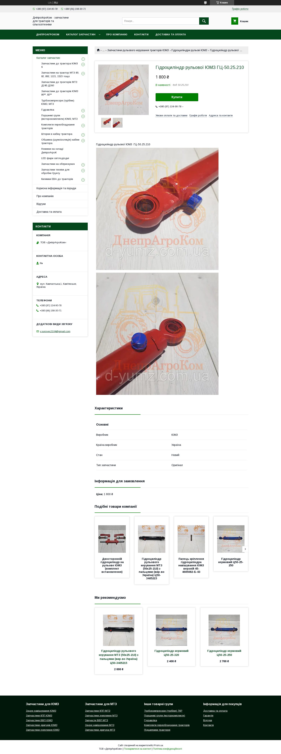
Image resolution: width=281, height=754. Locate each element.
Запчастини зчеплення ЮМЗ (42, 729)
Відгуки (41, 203)
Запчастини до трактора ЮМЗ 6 (59, 65)
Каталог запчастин (80, 34)
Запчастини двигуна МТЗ (100, 729)
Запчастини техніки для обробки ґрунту (55, 171)
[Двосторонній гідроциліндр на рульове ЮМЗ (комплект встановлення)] (112, 535)
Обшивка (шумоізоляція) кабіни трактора (60, 141)
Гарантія (208, 715)
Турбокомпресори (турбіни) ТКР (163, 710)
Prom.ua (158, 745)
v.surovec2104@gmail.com (55, 331)
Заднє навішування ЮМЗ (41, 710)
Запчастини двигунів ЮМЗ (41, 725)
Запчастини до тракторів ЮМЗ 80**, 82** (59, 93)
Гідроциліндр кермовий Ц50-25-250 (230, 562)
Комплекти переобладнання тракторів (58, 126)
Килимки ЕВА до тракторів (57, 179)
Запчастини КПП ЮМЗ (39, 715)
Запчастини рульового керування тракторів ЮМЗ (138, 50)
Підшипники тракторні (157, 729)
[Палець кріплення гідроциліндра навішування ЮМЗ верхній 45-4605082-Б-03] (191, 535)
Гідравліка (47, 109)
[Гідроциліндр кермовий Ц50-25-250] (231, 535)
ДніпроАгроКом (47, 34)
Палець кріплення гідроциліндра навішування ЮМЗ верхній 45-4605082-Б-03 (191, 565)
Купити (176, 97)
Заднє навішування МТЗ (99, 725)
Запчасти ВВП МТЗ (96, 720)
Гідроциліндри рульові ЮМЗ (189, 50)
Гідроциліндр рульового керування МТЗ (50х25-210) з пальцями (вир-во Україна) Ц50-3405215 (152, 568)
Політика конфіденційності (167, 749)
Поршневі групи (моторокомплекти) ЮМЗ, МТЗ (59, 117)
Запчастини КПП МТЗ (97, 710)
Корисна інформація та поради (56, 188)
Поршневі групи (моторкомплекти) (164, 715)
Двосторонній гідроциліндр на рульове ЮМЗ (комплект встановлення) (112, 565)
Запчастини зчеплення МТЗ (101, 715)
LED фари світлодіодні (55, 158)
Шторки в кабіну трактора (56, 134)
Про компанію (116, 34)
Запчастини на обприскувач (58, 163)
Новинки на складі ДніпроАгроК (52, 150)
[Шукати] (204, 21)
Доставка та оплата (170, 34)
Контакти (141, 34)
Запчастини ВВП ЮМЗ (39, 720)
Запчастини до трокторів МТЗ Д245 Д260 (59, 84)
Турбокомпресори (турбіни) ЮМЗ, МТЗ (57, 102)
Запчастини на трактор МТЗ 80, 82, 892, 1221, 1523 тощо (60, 74)
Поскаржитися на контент (137, 749)
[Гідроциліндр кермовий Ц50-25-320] (171, 627)
